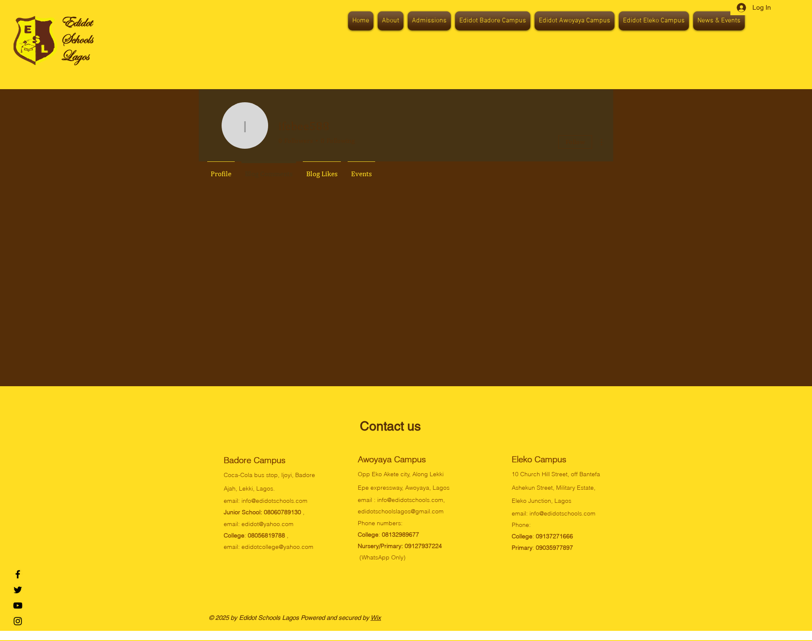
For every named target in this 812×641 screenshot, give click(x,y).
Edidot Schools (77, 30)
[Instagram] (17, 621)
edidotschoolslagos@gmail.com (401, 511)
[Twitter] (17, 589)
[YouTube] (17, 605)
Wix (375, 617)
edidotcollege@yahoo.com (277, 547)
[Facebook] (17, 574)
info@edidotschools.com (274, 501)
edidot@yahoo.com (267, 524)
